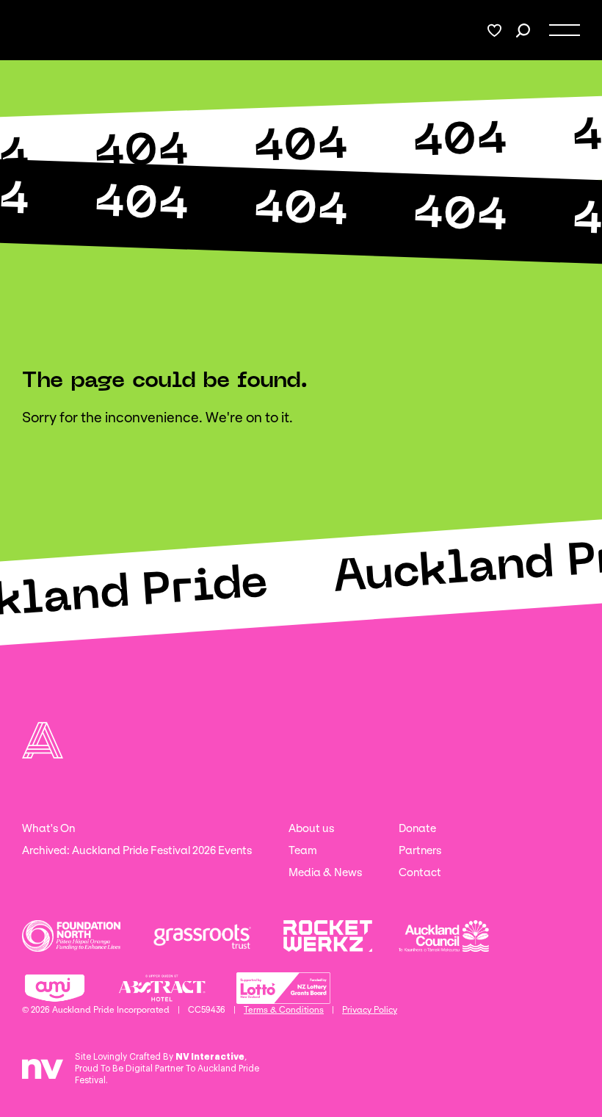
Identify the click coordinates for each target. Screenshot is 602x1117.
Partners (420, 850)
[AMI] (54, 988)
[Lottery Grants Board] (283, 988)
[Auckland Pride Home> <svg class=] (39, 30)
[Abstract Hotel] (162, 988)
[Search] (523, 30)
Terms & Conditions (284, 1010)
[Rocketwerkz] (327, 936)
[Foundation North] (71, 936)
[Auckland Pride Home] (42, 740)
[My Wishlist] (494, 30)
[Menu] (564, 30)
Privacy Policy (369, 1010)
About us (311, 828)
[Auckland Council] (444, 936)
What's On (48, 828)
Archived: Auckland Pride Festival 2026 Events (137, 850)
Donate (417, 828)
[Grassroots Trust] (202, 936)
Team (303, 850)
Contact (420, 872)
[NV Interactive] (42, 1074)
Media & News (325, 872)
